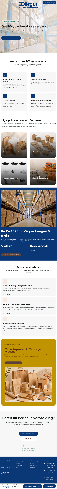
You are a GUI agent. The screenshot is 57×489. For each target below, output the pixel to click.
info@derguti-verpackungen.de (51, 474)
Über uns (32, 463)
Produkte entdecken (10, 38)
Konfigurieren (49, 486)
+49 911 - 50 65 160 (28, 438)
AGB (17, 467)
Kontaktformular (5, 473)
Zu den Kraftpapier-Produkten (13, 363)
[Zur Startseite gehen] (28, 5)
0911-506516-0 (50, 470)
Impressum (19, 463)
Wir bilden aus (33, 465)
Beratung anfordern (30, 38)
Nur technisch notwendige (32, 486)
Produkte (32, 467)
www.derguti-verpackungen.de (51, 478)
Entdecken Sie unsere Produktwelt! (11, 254)
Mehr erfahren (6, 294)
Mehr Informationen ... (11, 487)
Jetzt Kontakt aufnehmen (28, 433)
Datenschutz (19, 465)
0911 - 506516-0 (6, 465)
